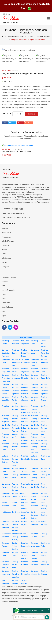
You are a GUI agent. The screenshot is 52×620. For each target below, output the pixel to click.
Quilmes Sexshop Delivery (5, 459)
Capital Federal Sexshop (15, 546)
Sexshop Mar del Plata (15, 565)
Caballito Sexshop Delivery (24, 555)
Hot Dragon (6, 512)
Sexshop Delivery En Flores (45, 419)
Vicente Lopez (7, 307)
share (30, 123)
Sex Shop (5, 406)
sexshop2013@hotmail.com (18, 218)
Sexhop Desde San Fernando (6, 353)
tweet (13, 123)
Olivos (4, 299)
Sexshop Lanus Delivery (34, 555)
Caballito (5, 245)
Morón (4, 286)
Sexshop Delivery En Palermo (16, 428)
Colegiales (6, 267)
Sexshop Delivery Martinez (24, 437)
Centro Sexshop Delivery (34, 515)
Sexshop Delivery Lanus (44, 428)
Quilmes (5, 282)
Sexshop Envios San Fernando (45, 496)
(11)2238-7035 (17, 209)
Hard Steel (18, 149)
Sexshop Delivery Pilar (15, 447)
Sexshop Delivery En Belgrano (35, 419)
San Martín (6, 303)
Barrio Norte (6, 233)
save (21, 123)
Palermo (5, 228)
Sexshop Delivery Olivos (5, 447)
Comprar (31, 114)
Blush (16, 71)
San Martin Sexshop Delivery (25, 419)
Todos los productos (15, 37)
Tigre (4, 316)
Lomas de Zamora (9, 277)
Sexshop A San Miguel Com (16, 362)
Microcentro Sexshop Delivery (16, 537)
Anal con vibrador (43, 37)
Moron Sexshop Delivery (24, 496)
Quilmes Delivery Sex (34, 478)
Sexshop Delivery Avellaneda (25, 409)
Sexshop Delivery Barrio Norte (35, 409)
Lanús (4, 294)
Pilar (3, 311)
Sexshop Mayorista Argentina (15, 574)
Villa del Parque (8, 241)
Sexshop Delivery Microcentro (35, 437)
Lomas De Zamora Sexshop (6, 524)
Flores (4, 254)
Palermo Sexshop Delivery (15, 487)
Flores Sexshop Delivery (44, 506)
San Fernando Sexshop (44, 437)
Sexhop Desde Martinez (44, 344)
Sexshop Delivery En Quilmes (25, 428)
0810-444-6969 (17, 213)
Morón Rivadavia (8, 290)
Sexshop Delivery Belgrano (5, 419)
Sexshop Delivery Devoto (15, 419)
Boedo (4, 250)
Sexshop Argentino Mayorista (6, 378)
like (5, 123)
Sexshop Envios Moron (34, 496)
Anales (30, 37)
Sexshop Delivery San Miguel (45, 447)
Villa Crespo (6, 258)
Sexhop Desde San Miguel (25, 353)
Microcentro (6, 237)
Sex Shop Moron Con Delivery (45, 353)
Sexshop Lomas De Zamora (6, 565)
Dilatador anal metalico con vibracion (16, 151)
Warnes (4, 262)
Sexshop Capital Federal (15, 400)
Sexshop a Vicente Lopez (35, 362)
